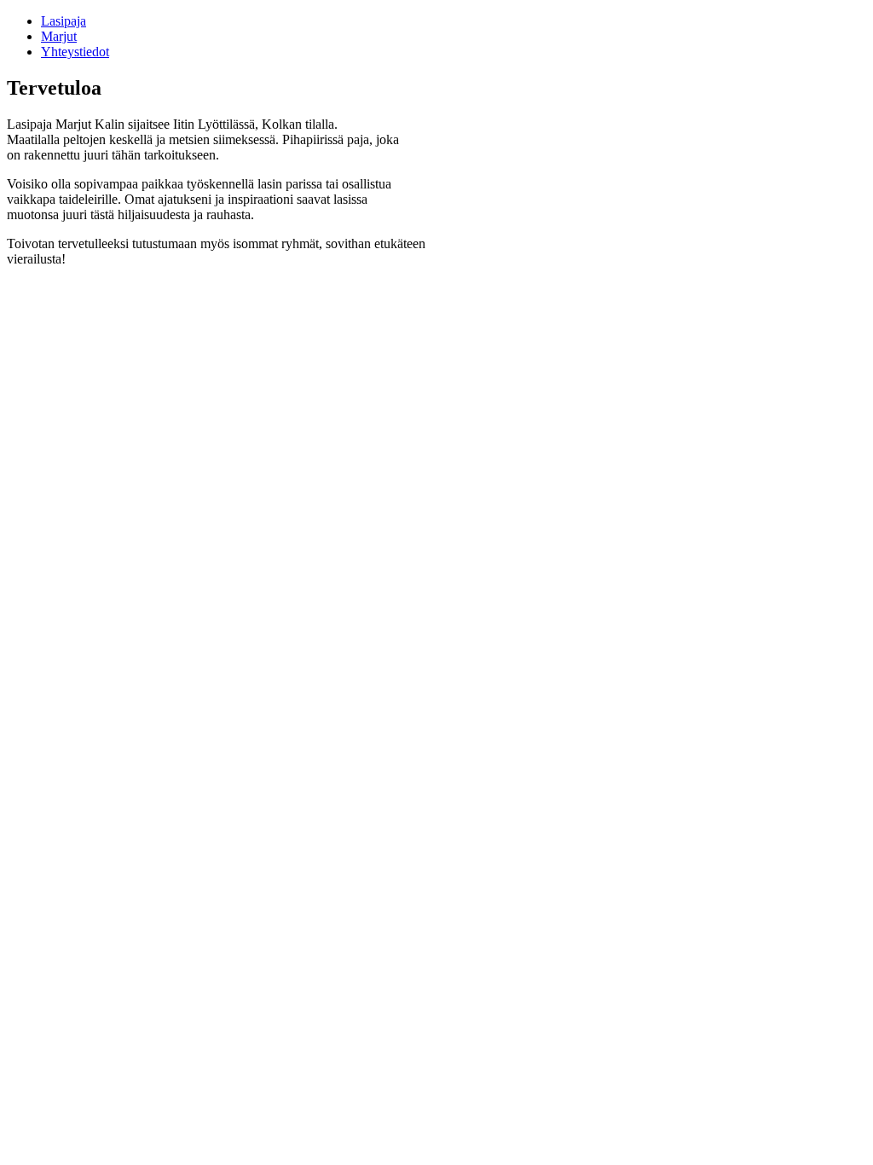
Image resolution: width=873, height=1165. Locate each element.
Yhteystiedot (75, 51)
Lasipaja (63, 21)
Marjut (59, 36)
